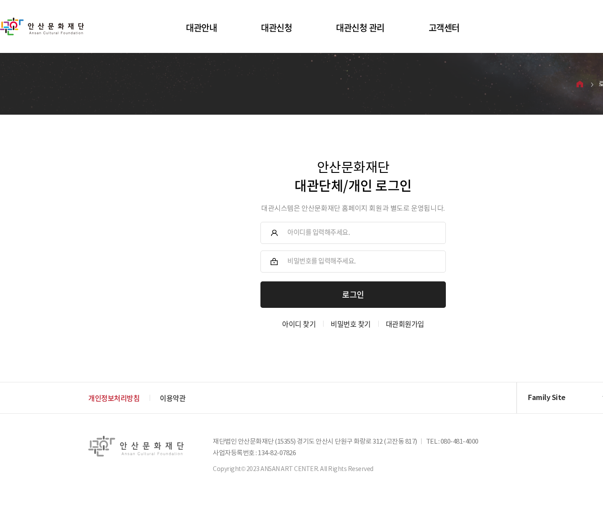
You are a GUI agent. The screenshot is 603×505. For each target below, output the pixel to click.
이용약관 (172, 398)
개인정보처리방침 (113, 398)
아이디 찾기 (299, 323)
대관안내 (201, 27)
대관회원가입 (405, 323)
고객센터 (444, 27)
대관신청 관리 (360, 27)
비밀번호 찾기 (351, 323)
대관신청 (276, 27)
